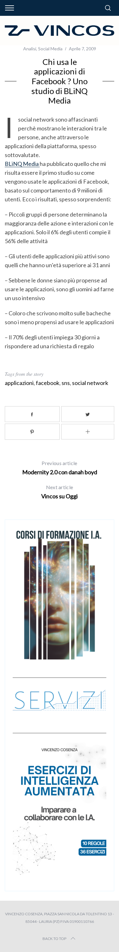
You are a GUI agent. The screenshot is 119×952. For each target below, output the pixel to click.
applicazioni (19, 382)
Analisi (29, 48)
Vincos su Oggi (59, 492)
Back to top (54, 938)
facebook (47, 382)
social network (90, 382)
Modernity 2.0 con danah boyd (59, 468)
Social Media (50, 48)
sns (66, 382)
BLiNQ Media (22, 163)
